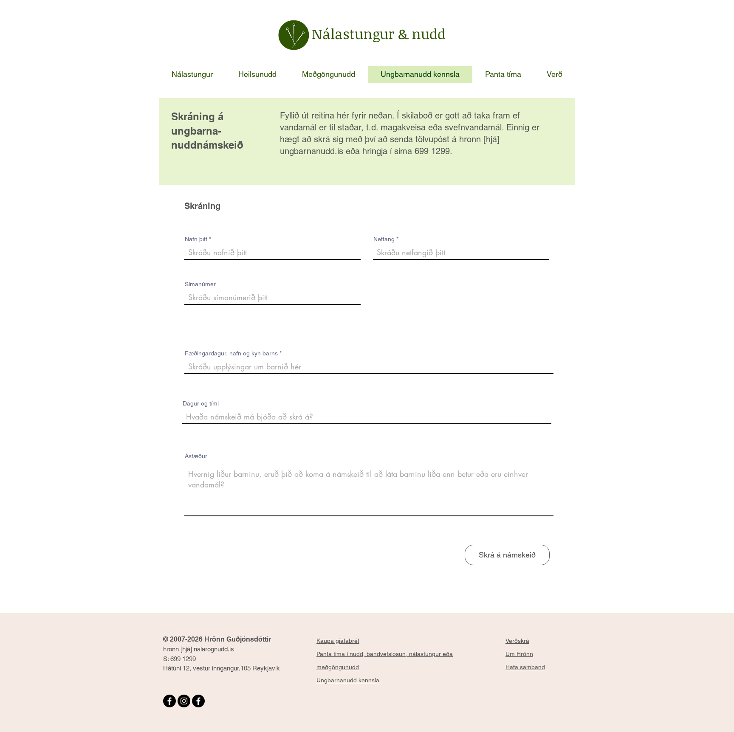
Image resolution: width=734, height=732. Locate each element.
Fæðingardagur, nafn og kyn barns (231, 353)
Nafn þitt (196, 239)
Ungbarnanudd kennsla (347, 680)
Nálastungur (355, 33)
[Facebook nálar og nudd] (198, 701)
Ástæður (196, 456)
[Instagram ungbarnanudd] (184, 701)
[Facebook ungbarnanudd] (169, 701)
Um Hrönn (519, 653)
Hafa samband (525, 667)
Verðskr (515, 640)
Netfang (384, 239)
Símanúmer (200, 284)
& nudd (422, 33)
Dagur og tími (201, 403)
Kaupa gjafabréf (337, 640)
